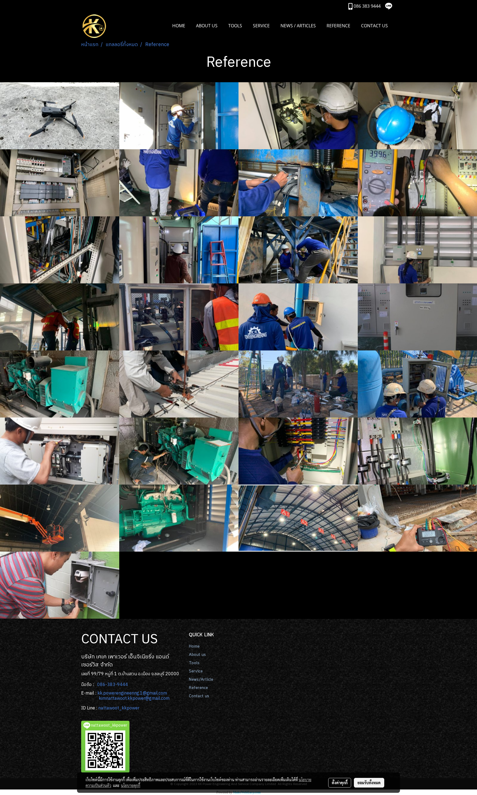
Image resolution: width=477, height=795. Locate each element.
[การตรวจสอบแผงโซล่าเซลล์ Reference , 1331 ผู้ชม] (59, 115)
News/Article (201, 680)
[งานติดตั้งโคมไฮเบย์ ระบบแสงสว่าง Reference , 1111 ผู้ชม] (59, 518)
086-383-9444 (112, 684)
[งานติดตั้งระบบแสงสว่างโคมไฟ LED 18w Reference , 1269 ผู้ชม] (59, 316)
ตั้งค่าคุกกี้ (340, 782)
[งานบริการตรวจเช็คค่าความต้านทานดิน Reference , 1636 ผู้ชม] (417, 518)
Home (194, 647)
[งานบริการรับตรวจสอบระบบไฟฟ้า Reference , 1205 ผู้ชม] (298, 451)
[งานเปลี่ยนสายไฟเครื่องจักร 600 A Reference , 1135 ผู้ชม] (417, 182)
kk (99, 693)
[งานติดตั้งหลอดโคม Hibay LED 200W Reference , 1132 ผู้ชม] (298, 518)
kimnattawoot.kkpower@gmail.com (134, 698)
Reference (198, 688)
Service (196, 671)
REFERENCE (338, 26)
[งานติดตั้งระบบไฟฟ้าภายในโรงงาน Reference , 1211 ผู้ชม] (417, 249)
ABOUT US (207, 26)
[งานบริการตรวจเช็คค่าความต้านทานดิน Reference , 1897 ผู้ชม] (59, 585)
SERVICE (261, 26)
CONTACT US (374, 26)
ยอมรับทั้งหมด (369, 782)
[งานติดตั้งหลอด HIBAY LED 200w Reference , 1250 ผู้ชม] (298, 249)
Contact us (199, 696)
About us (197, 655)
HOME (178, 26)
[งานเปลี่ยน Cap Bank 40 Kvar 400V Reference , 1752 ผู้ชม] (298, 115)
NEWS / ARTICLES (298, 26)
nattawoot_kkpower (118, 708)
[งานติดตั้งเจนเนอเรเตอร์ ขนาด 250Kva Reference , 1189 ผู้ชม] (179, 518)
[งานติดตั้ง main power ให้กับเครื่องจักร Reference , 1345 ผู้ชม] (417, 451)
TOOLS (235, 26)
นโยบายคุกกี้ (130, 785)
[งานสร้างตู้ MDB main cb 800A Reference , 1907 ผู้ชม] (417, 316)
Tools (194, 663)
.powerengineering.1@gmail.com (134, 693)
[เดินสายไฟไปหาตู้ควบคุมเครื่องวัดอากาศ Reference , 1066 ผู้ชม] (298, 384)
